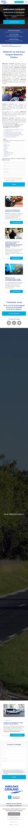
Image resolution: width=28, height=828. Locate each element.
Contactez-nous (19, 2)
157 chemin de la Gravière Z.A (14, 32)
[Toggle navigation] (26, 2)
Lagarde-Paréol (7, 145)
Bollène (5, 144)
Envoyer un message (14, 313)
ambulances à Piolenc (8, 64)
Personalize (15, 822)
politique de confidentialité (10, 180)
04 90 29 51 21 (14, 42)
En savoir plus (16, 222)
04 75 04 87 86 (14, 33)
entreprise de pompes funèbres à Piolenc (14, 104)
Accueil (2, 45)
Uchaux (5, 156)
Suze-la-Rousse (7, 155)
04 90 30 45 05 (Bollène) (14, 307)
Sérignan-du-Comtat (8, 153)
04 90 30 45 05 (14, 38)
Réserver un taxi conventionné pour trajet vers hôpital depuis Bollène (13, 279)
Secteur (6, 45)
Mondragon (6, 147)
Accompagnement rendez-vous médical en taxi (13, 132)
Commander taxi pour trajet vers (10, 136)
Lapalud (5, 146)
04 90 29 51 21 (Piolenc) (14, 309)
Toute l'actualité (17, 735)
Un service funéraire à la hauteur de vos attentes (12, 210)
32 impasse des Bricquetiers (14, 36)
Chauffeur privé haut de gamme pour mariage (12, 133)
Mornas (5, 149)
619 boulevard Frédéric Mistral (14, 40)
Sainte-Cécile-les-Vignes (8, 152)
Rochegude (6, 151)
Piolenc (10, 45)
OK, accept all (14, 814)
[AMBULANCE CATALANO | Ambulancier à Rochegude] (4, 2)
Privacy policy (14, 824)
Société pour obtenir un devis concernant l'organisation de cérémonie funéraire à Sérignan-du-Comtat (13, 244)
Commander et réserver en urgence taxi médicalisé (13, 134)
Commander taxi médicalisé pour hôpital (11, 135)
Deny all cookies (14, 817)
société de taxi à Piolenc (12, 111)
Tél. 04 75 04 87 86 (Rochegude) (14, 305)
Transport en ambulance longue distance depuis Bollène (13, 723)
